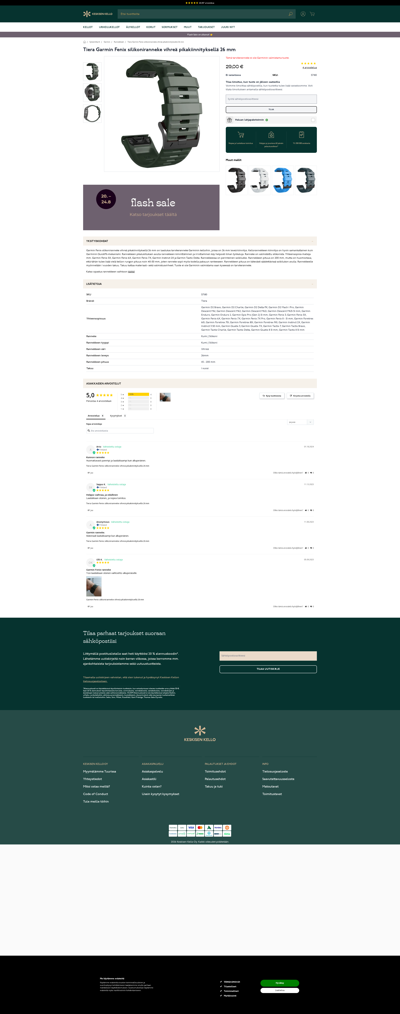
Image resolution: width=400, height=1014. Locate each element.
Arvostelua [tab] (94, 415)
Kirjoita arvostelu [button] (301, 395)
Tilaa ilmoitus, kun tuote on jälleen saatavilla (253, 82)
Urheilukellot (109, 27)
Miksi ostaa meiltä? (96, 786)
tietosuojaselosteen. (95, 681)
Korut (150, 27)
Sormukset (170, 27)
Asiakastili (149, 779)
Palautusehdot (215, 779)
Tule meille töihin (96, 801)
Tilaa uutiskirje (268, 669)
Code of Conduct (95, 794)
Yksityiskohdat (97, 241)
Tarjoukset (206, 27)
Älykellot (133, 27)
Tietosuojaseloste (275, 771)
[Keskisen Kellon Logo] (98, 13)
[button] (307, 472)
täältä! (131, 272)
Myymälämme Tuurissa (99, 771)
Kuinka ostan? (152, 786)
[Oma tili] (303, 13)
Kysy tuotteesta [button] (273, 395)
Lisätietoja (94, 284)
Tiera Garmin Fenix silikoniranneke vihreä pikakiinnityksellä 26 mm (156, 42)
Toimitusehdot (215, 771)
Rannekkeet (119, 42)
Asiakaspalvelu (152, 771)
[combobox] (207, 14)
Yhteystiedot (92, 779)
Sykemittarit (95, 42)
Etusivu (84, 42)
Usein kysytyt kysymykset (160, 794)
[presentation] (227, 117)
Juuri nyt (228, 27)
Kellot (88, 27)
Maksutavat (270, 786)
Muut (188, 27)
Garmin (107, 42)
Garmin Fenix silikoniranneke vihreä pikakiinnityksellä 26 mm (115, 599)
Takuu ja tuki (214, 786)
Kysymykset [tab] (116, 415)
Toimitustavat (272, 794)
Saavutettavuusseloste (278, 779)
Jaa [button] (91, 472)
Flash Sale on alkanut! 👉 (200, 34)
